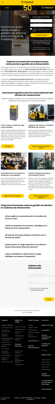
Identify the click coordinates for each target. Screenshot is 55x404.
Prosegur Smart (6, 342)
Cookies (44, 398)
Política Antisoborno (46, 375)
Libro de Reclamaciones (33, 347)
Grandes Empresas (18, 345)
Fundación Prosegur (33, 332)
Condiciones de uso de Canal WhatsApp (47, 382)
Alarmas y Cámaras (7, 325)
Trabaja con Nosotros (46, 344)
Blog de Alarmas (46, 364)
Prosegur (30, 325)
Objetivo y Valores (33, 327)
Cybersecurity (19, 364)
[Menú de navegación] (2, 2)
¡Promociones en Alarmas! (6, 345)
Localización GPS (6, 355)
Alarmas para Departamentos (6, 331)
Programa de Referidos (5, 358)
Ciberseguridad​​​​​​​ (19, 336)
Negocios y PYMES (19, 321)
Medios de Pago (47, 325)
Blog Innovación (46, 359)
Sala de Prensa (46, 362)
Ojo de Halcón (5, 349)
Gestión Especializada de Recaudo (19, 360)
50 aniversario (47, 389)
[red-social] (49, 397)
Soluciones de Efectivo (19, 332)
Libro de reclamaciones (32, 335)
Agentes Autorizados (7, 362)
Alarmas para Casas (7, 327)
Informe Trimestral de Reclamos (46, 337)
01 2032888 (47, 43)
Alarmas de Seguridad (5, 335)
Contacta (45, 320)
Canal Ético (46, 330)
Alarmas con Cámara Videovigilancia (7, 339)
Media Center (46, 355)
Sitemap (17, 398)
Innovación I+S (33, 341)
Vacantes (44, 350)
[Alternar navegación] (50, 2)
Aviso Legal (37, 398)
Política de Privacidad (27, 398)
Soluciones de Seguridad (19, 351)
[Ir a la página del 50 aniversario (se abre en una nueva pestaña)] (27, 7)
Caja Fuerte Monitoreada (5, 352)
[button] (53, 2)
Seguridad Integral (20, 329)
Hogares (5, 320)
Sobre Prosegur (33, 320)
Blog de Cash (45, 367)
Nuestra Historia (32, 330)
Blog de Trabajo (46, 369)
